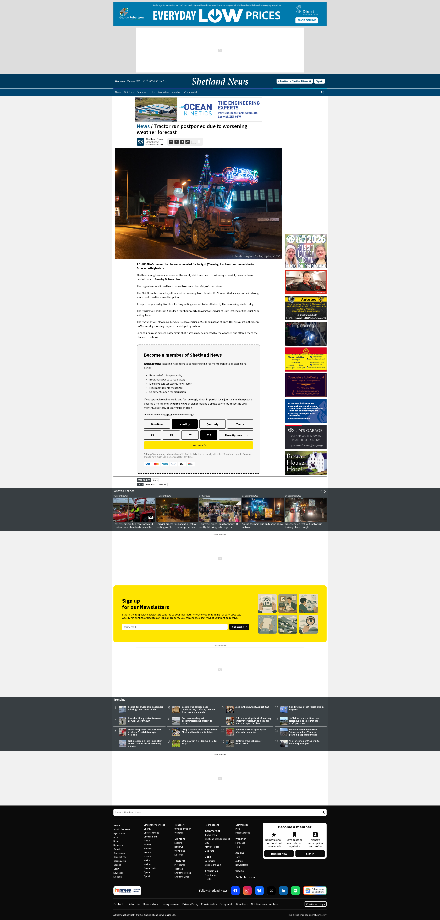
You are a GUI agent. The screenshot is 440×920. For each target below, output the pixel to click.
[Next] (325, 491)
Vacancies (210, 860)
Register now (279, 853)
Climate (117, 849)
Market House (212, 846)
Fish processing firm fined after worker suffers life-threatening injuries (145, 743)
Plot (237, 828)
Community (119, 852)
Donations (242, 904)
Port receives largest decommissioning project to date (197, 721)
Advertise (134, 904)
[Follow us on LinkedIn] (283, 890)
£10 (209, 435)
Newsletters (241, 864)
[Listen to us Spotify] (295, 890)
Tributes (178, 868)
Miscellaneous (242, 832)
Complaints (226, 904)
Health (147, 840)
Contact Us (119, 904)
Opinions (179, 838)
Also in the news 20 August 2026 (252, 706)
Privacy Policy (190, 904)
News (143, 126)
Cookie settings (315, 904)
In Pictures (179, 864)
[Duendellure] (306, 385)
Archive (239, 852)
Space (147, 872)
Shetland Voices (182, 872)
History (147, 844)
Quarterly (212, 424)
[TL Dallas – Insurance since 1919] (306, 411)
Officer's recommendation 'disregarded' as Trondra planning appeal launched (303, 732)
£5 (171, 435)
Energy (147, 828)
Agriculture (119, 833)
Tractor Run (150, 484)
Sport (147, 876)
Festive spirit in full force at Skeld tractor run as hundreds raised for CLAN (133, 527)
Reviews (178, 846)
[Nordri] (306, 334)
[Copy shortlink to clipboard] (187, 142)
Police (147, 860)
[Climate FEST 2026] (306, 235)
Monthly (184, 424)
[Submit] (323, 812)
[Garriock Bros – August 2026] (306, 359)
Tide (237, 846)
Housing (148, 848)
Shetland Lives (181, 876)
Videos (239, 871)
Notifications (259, 904)
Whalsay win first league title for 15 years (199, 742)
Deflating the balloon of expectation (248, 742)
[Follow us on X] (271, 890)
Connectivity (119, 856)
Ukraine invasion (182, 828)
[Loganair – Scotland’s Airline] (306, 282)
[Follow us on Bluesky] (259, 890)
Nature (147, 856)
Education (118, 872)
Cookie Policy (209, 904)
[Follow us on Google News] (315, 890)
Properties (211, 871)
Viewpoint (179, 850)
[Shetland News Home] (220, 87)
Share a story (150, 904)
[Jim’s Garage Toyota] (306, 437)
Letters (178, 842)
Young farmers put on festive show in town (262, 525)
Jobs (208, 856)
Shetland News (154, 139)
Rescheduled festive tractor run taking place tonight (303, 525)
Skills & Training (213, 864)
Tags (237, 856)
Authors (239, 860)
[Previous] (321, 491)
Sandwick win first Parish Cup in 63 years (306, 708)
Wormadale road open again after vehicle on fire (250, 731)
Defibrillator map (245, 877)
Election (117, 876)
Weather (163, 484)
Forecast (240, 842)
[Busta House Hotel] (306, 463)
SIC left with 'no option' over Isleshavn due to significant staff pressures (304, 721)
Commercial (212, 830)
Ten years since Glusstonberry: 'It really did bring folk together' (218, 525)
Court (116, 868)
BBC (207, 842)
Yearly (240, 424)
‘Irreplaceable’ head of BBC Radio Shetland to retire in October (199, 731)
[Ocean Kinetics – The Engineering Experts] (198, 109)
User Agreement (170, 904)
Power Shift (150, 868)
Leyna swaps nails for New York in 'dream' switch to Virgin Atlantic (144, 732)
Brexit (116, 841)
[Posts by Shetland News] (140, 142)
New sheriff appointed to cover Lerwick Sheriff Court (144, 719)
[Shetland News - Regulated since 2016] (127, 890)
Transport (179, 824)
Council (117, 864)
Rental (208, 878)
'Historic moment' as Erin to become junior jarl (304, 742)
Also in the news (121, 829)
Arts (115, 837)
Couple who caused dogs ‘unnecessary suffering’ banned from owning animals (199, 709)
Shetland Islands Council (217, 838)
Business (118, 845)
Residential (211, 875)
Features (179, 860)
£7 (190, 435)
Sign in (319, 81)
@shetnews (152, 142)
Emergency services (154, 824)
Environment (150, 836)
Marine (147, 852)
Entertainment (151, 832)
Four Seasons (212, 824)
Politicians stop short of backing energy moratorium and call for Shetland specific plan (253, 721)
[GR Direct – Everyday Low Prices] (220, 14)
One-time (157, 424)
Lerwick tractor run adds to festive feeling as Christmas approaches (176, 525)
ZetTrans (209, 850)
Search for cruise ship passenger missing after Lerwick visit (145, 708)
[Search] (323, 92)
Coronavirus (119, 860)
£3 (152, 435)
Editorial (178, 854)
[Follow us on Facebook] (235, 890)
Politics (148, 864)
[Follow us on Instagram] (247, 890)
